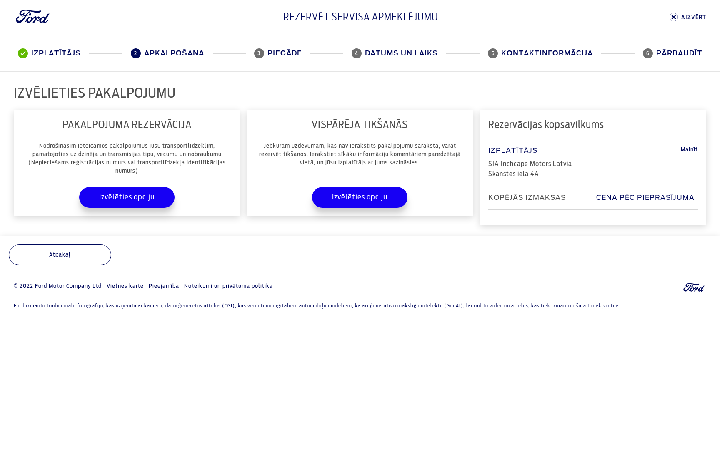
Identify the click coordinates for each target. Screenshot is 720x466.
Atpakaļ (60, 255)
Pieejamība (164, 286)
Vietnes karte (125, 286)
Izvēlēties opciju (127, 197)
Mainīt (689, 150)
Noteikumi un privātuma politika (228, 286)
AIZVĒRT (693, 17)
